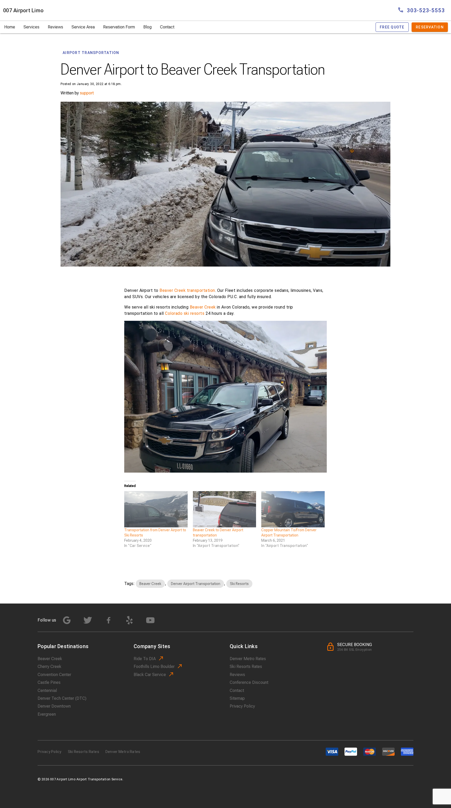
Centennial (47, 690)
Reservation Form (119, 27)
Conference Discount (249, 682)
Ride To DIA (145, 658)
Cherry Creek (49, 666)
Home (9, 27)
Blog (147, 27)
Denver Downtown (54, 706)
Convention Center (54, 674)
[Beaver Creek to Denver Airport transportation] (224, 509)
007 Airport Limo (23, 10)
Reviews (55, 27)
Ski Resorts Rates (246, 666)
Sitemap (237, 698)
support (87, 93)
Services (31, 27)
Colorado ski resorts (184, 313)
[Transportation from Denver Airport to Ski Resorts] (156, 509)
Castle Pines (49, 682)
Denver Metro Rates (248, 658)
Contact (167, 27)
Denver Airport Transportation (195, 584)
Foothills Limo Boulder (154, 666)
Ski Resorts (239, 584)
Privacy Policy (242, 706)
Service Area (83, 27)
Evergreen (47, 714)
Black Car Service (150, 674)
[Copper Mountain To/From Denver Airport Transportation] (293, 509)
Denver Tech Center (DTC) (62, 698)
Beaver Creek (203, 307)
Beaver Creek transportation (187, 290)
